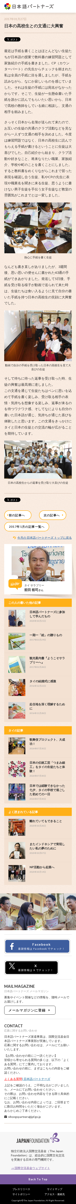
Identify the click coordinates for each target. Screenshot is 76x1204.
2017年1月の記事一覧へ (27, 526)
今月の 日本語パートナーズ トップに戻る (44, 537)
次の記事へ (53, 515)
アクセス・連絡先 (55, 1194)
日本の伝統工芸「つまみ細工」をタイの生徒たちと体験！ (47, 767)
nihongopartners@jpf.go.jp (24, 1117)
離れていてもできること (46, 821)
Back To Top (38, 1179)
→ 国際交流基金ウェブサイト (30, 1168)
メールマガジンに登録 (28, 1010)
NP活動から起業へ (42, 867)
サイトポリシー (21, 1194)
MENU (68, 6)
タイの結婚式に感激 (43, 681)
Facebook (41, 946)
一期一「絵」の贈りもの (46, 635)
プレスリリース (21, 1189)
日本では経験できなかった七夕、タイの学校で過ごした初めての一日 (47, 790)
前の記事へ (18, 515)
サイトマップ (54, 1189)
